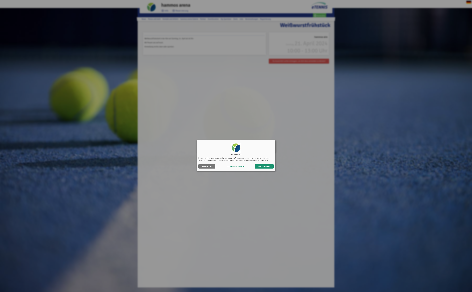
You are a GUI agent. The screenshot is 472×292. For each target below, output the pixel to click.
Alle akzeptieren (264, 166)
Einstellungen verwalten (236, 166)
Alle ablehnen (207, 166)
